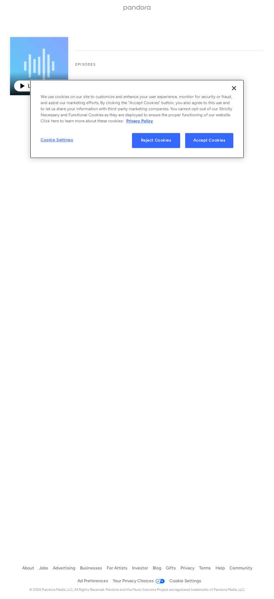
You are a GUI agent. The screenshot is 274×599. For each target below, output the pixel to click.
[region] (137, 119)
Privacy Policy (139, 120)
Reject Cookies (156, 140)
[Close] (234, 88)
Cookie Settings (57, 140)
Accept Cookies (209, 140)
